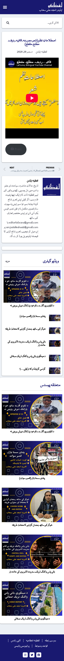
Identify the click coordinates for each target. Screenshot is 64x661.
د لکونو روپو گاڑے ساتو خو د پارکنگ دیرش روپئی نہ (32, 306)
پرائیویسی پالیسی (22, 646)
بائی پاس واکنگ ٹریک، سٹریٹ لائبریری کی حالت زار (27, 343)
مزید (7, 261)
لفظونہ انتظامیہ (33, 641)
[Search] (7, 22)
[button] (5, 7)
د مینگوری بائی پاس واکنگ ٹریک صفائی (28, 356)
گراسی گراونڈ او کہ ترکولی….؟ (33, 369)
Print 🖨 (16, 149)
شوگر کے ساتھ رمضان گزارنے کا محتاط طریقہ (25, 329)
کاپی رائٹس (16, 641)
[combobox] (35, 22)
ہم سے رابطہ (50, 641)
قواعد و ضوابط (41, 646)
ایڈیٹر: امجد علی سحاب (50, 10)
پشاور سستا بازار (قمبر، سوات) (33, 316)
